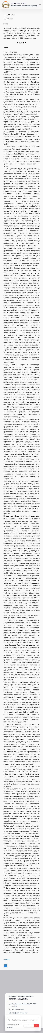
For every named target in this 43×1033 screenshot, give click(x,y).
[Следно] (31, 1026)
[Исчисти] (36, 1026)
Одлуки (6, 959)
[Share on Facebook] (5, 965)
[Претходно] (26, 1026)
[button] (40, 4)
